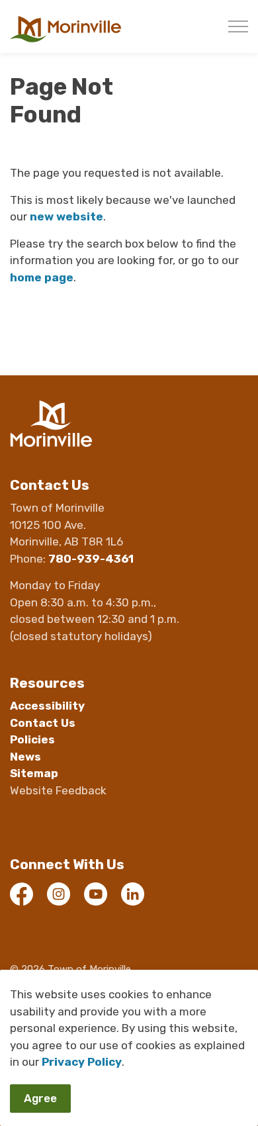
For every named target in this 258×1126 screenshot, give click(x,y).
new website (66, 216)
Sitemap (34, 773)
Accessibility (47, 705)
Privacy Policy (82, 1061)
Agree (40, 1098)
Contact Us (42, 722)
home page (41, 277)
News (25, 756)
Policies (32, 739)
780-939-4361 (91, 558)
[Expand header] (238, 26)
